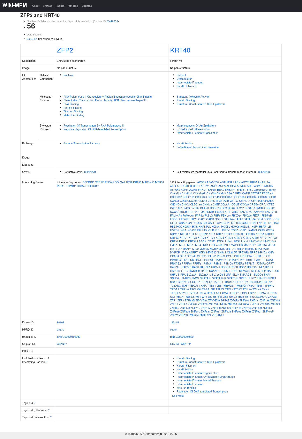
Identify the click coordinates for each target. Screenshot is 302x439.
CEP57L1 (244, 201)
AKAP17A (264, 182)
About (35, 6)
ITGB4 (226, 230)
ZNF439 (226, 308)
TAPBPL (218, 282)
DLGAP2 (250, 208)
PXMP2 (261, 263)
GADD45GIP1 (214, 219)
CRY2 (262, 204)
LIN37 (244, 241)
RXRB (204, 271)
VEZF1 (180, 297)
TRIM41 (81, 186)
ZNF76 (174, 315)
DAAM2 (204, 208)
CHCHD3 (175, 204)
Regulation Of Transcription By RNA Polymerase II (93, 125)
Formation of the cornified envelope (198, 147)
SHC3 (275, 271)
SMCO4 (258, 274)
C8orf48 (221, 193)
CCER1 (271, 197)
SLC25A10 (204, 274)
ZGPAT (225, 300)
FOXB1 (185, 219)
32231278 (90, 172)
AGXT (245, 182)
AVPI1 (184, 190)
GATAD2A (250, 219)
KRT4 (243, 234)
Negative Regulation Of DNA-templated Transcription (94, 129)
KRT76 (229, 237)
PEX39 (221, 256)
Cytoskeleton (184, 79)
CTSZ (270, 204)
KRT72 (193, 237)
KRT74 (211, 237)
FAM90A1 (188, 215)
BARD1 (211, 190)
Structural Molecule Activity (193, 96)
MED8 (271, 245)
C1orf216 (187, 193)
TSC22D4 (195, 289)
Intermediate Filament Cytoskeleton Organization (206, 377)
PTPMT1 (250, 263)
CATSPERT (258, 193)
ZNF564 (267, 308)
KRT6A (260, 234)
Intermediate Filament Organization (197, 133)
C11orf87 (270, 190)
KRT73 (202, 237)
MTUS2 (159, 182)
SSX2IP (183, 282)
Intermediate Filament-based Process (199, 380)
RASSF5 (205, 267)
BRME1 (241, 190)
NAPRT (193, 252)
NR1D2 (262, 252)
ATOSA (268, 186)
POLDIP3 (201, 260)
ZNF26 (223, 304)
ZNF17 (174, 304)
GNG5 (198, 223)
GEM (260, 219)
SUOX (192, 282)
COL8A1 (226, 204)
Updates (87, 6)
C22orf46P (199, 193)
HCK (179, 226)
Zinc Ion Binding (73, 111)
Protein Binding (72, 107)
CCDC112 (176, 197)
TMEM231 (228, 285)
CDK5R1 (213, 201)
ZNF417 (205, 308)
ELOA (201, 212)
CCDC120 (201, 197)
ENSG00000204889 (182, 337)
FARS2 (199, 215)
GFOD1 (268, 219)
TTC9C (238, 289)
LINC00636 (255, 241)
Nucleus (68, 75)
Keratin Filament (186, 86)
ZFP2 (65, 49)
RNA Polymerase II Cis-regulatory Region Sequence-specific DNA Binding (107, 96)
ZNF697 (257, 311)
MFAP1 (187, 249)
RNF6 (260, 267)
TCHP (185, 285)
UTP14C (262, 293)
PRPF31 (197, 263)
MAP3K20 (148, 182)
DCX (224, 208)
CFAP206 (257, 201)
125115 (174, 322)
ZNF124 (254, 300)
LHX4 (228, 241)
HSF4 (254, 226)
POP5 (235, 260)
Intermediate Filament (190, 82)
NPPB (253, 252)
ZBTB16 (217, 297)
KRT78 (238, 237)
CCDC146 (213, 197)
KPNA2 (203, 234)
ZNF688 (246, 311)
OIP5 (183, 256)
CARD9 (237, 193)
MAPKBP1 (250, 245)
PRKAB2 (175, 263)
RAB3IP (186, 267)
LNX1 (205, 245)
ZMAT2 (234, 300)
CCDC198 (238, 197)
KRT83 (174, 241)
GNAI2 (183, 223)
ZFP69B (190, 300)
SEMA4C (244, 271)
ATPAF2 (175, 190)
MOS (222, 249)
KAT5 (261, 230)
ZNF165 (275, 300)
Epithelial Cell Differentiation (193, 129)
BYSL (250, 190)
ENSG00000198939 (68, 337)
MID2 (195, 249)
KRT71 (184, 237)
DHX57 (239, 208)
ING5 (183, 230)
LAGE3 (201, 241)
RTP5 (184, 271)
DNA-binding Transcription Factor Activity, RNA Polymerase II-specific (105, 100)
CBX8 (269, 193)
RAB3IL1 (175, 267)
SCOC (234, 271)
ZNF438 (216, 308)
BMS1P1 (230, 190)
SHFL (173, 274)
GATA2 (238, 219)
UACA (202, 293)
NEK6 (201, 252)
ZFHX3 (272, 297)
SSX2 (173, 282)
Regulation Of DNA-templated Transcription (202, 391)
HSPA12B (265, 226)
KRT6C (174, 237)
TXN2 (265, 289)
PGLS (229, 256)
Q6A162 (186, 344)
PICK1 (61, 186)
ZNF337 (175, 308)
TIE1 (211, 285)
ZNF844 (194, 315)
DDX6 (231, 208)
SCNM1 (225, 271)
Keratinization (185, 143)
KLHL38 (193, 234)
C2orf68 (211, 193)
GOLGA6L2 (209, 223)
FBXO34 (237, 215)
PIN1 (185, 260)
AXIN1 (193, 190)
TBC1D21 (242, 282)
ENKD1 (209, 212)
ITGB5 (234, 230)
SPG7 (252, 278)
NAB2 (184, 252)
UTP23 (272, 293)
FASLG (208, 215)
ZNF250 (213, 304)
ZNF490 (257, 308)
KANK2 (252, 230)
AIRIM (253, 182)
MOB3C (204, 249)
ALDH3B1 (176, 186)
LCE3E (211, 241)
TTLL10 (247, 289)
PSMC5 (228, 263)
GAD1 (201, 219)
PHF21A (247, 256)
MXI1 (266, 249)
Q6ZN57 (62, 344)
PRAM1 (257, 260)
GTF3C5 (236, 223)
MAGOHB (237, 245)
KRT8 (255, 237)
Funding (73, 6)
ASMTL (258, 186)
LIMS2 (236, 241)
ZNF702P (268, 311)
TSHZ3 (220, 289)
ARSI (250, 186)
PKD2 (191, 260)
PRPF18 (187, 263)
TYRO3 (193, 293)
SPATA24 (205, 278)
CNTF (216, 204)
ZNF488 (246, 308)
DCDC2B (215, 208)
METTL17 (176, 249)
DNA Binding (71, 104)
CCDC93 (261, 197)
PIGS (267, 256)
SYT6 (200, 282)
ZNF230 (202, 304)
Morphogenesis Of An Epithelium (196, 125)
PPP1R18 (246, 260)
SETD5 (255, 271)
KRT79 (247, 237)
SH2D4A (266, 271)
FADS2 (235, 212)
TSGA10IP (208, 289)
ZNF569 (175, 311)
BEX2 (220, 190)
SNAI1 (268, 274)
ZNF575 (185, 311)
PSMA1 (208, 263)
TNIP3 (251, 285)
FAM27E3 (271, 212)
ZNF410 (195, 308)
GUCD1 (246, 223)
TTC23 (229, 289)
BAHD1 (202, 190)
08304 (173, 329)
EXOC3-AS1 (222, 212)
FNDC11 (175, 219)
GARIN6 (229, 219)
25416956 (112, 21)
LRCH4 (213, 245)
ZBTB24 (228, 297)
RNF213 (252, 267)
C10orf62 (259, 190)
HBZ (172, 226)
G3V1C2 (175, 344)
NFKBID (211, 252)
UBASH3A (213, 293)
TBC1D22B (256, 282)
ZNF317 (254, 304)
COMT (235, 204)
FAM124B (258, 212)
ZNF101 (244, 300)
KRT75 (220, 237)
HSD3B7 (245, 226)
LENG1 (220, 241)
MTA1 (258, 249)
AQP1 (214, 186)
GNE (191, 223)
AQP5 (222, 186)
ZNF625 (226, 311)
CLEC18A (196, 204)
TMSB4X (240, 285)
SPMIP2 (262, 278)
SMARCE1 (246, 274)
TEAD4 (193, 285)
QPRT (270, 263)
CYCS (186, 208)
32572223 (264, 172)
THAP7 (203, 285)
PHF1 (237, 256)
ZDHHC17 (93, 186)
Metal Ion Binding (73, 115)
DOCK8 (174, 212)
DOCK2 (270, 208)
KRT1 (212, 234)
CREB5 (254, 204)
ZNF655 (236, 311)
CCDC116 (188, 197)
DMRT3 (260, 208)
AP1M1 (205, 186)
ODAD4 (174, 256)
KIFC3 (184, 234)
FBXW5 (247, 215)
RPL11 (269, 267)
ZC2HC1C (261, 297)
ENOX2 (109, 182)
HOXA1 (216, 226)
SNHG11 (175, 278)
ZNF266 (232, 304)
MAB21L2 (224, 245)
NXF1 (270, 252)
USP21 (252, 293)
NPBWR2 (243, 252)
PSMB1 (218, 263)
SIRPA (182, 274)
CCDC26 (250, 197)
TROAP (174, 289)
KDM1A (174, 234)
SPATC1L (232, 278)
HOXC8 (235, 226)
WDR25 (190, 297)
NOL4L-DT (231, 252)
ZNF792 (183, 315)
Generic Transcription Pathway (81, 143)
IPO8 (129, 182)
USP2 (243, 293)
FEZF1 (256, 215)
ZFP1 (173, 300)
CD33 (183, 201)
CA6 (229, 193)
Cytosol (181, 75)
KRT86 (192, 241)
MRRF (240, 249)
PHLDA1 (258, 256)
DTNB (183, 212)
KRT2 (219, 234)
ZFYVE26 (214, 300)
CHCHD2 (268, 201)
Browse (47, 6)
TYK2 (184, 293)
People (59, 6)
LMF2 (173, 245)
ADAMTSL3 (227, 182)
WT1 (198, 297)
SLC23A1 (192, 274)
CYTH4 (195, 208)
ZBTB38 (239, 297)
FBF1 (217, 215)
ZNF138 (265, 300)
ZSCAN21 (218, 315)
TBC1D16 (230, 282)
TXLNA (256, 289)
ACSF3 (201, 182)
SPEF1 (243, 278)
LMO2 (189, 245)
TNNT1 (259, 285)
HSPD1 (174, 230)
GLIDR (174, 223)
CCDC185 (226, 197)
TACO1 (208, 282)
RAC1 (195, 267)
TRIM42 (269, 285)
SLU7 (235, 274)
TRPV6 (184, 289)
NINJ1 (220, 252)
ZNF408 (185, 308)
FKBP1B (267, 215)
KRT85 (183, 241)
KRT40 (180, 49)
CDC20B (192, 201)
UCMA (224, 293)
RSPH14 (175, 271)
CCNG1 (174, 201)
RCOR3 (225, 267)
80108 (60, 322)
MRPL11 (231, 249)
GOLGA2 (120, 182)
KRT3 (236, 234)
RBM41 (215, 267)
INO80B (191, 230)
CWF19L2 (176, 208)
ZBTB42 (250, 297)
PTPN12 (71, 186)
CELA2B (224, 201)
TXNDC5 (175, 293)
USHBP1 (234, 293)
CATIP (246, 193)
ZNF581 (205, 311)
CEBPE (99, 182)
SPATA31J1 (219, 278)
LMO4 (197, 245)
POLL (211, 260)
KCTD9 (269, 230)
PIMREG (175, 260)
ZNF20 (183, 304)
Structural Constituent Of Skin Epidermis (201, 104)
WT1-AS (207, 297)
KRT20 (228, 234)
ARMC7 (241, 186)
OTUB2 (201, 256)
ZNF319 (265, 304)
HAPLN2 (257, 223)
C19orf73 (175, 193)
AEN (237, 182)
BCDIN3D (88, 182)
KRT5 (251, 234)
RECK (234, 267)
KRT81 (263, 237)
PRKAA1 (268, 260)
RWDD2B (194, 271)
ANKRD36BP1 (191, 186)
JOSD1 (243, 230)
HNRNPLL (205, 226)
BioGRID (32, 38)
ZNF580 (195, 311)
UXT (172, 297)
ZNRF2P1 (205, 315)
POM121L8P (223, 260)
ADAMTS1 (213, 182)
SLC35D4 (217, 274)
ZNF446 (236, 308)
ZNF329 (275, 304)
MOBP (214, 249)
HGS (195, 226)
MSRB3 (249, 249)
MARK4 (262, 245)
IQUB (210, 230)
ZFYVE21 (201, 300)
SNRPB (186, 278)
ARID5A (231, 186)
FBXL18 (226, 215)
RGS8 (242, 267)
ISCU (218, 230)
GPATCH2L (223, 223)
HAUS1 (267, 223)
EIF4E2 (192, 212)
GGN (276, 219)
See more (178, 396)
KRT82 (273, 237)
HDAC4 (187, 226)
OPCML (191, 256)
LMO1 (181, 245)
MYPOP (175, 252)
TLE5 (218, 285)
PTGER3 (239, 263)
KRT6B (269, 234)
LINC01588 (269, 241)
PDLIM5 (211, 256)
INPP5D (202, 230)
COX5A (244, 204)
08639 (60, 329)
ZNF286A (243, 304)
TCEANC (175, 285)
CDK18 (202, 201)
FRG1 (193, 219)
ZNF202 (192, 304)
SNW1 (195, 278)
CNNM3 (207, 204)
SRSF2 (271, 278)
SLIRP (228, 274)
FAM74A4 (176, 215)
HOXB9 (225, 226)
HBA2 (275, 223)
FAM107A (246, 212)
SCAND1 (214, 271)
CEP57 (234, 201)
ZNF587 (216, 311)
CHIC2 (185, 204)
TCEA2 (267, 282)
